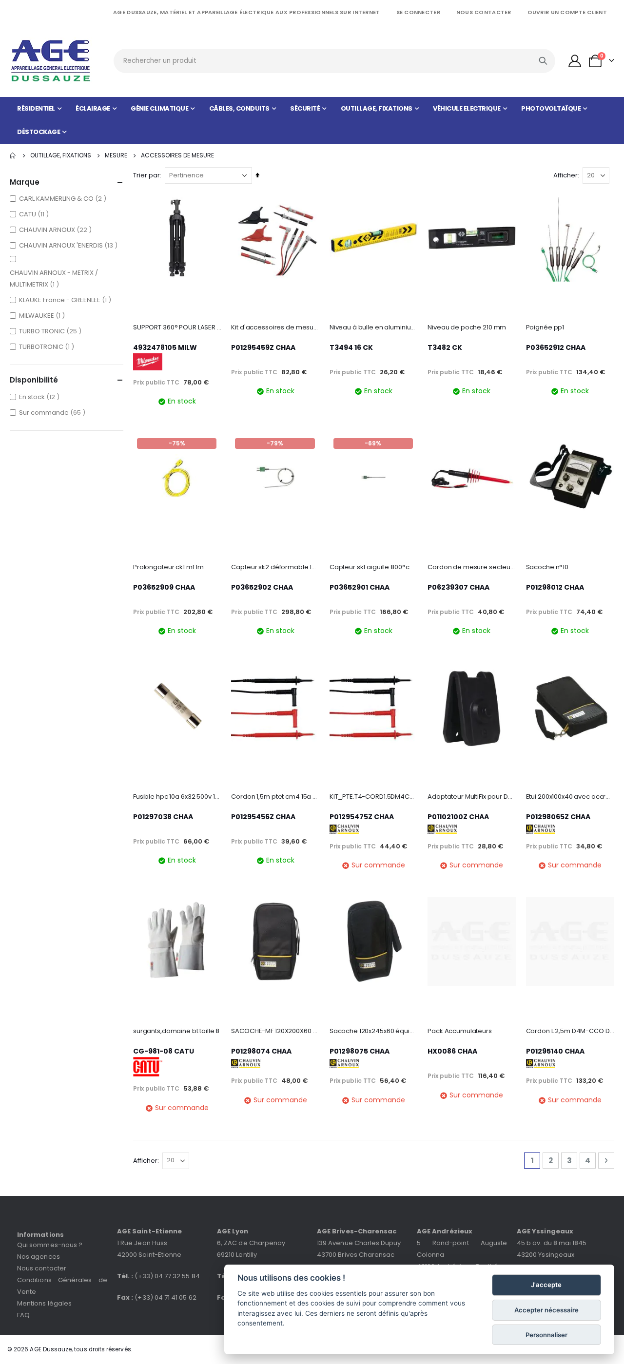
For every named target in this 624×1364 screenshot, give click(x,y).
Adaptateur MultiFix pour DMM (472, 796)
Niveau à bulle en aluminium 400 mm (374, 327)
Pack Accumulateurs (460, 1031)
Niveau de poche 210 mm (467, 327)
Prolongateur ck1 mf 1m (168, 567)
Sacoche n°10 (547, 567)
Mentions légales (44, 1303)
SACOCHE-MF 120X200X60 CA (275, 1031)
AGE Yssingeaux (545, 1231)
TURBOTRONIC (48, 346)
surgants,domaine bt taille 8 (176, 1031)
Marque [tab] (24, 182)
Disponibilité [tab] (34, 380)
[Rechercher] (543, 61)
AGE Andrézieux (444, 1231)
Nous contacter (483, 12)
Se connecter (418, 12)
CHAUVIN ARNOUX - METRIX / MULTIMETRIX (54, 278)
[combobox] (334, 61)
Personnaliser (546, 1335)
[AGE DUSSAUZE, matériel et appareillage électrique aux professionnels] (51, 61)
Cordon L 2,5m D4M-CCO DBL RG (570, 1031)
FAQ (23, 1315)
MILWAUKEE (43, 315)
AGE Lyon (233, 1231)
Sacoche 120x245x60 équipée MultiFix (374, 1031)
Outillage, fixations (60, 155)
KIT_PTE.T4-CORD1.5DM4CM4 (374, 796)
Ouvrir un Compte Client (567, 12)
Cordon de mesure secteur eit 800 (472, 567)
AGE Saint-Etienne (149, 1231)
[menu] (312, 120)
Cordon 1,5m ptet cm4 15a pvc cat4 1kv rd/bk (275, 796)
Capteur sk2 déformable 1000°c (275, 567)
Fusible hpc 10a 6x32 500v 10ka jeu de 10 (177, 796)
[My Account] (575, 61)
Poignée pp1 (545, 327)
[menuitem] (39, 108)
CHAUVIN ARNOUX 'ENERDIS (69, 245)
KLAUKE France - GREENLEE (66, 300)
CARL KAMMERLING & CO (64, 198)
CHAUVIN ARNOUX (56, 229)
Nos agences (38, 1256)
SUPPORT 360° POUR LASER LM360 (177, 327)
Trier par (146, 175)
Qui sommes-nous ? (49, 1244)
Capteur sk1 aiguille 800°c (370, 567)
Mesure (116, 155)
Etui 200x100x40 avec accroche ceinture (570, 796)
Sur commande (53, 412)
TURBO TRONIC (51, 331)
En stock (40, 397)
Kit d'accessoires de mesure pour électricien (275, 327)
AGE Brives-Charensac (357, 1231)
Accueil (13, 155)
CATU (35, 214)
